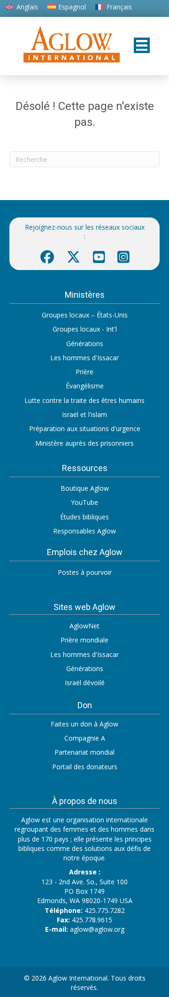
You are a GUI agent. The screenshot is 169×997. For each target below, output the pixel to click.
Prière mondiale (84, 639)
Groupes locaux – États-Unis (85, 314)
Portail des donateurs (84, 766)
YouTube (84, 502)
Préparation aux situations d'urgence (84, 428)
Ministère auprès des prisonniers (84, 443)
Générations (84, 343)
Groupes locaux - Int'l (85, 329)
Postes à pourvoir (85, 572)
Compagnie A (84, 738)
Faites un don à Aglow (84, 723)
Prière (84, 371)
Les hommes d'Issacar (84, 357)
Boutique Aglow (85, 488)
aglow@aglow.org (97, 929)
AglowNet (84, 625)
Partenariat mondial (84, 752)
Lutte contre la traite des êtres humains (84, 400)
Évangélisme (85, 385)
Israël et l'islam (84, 414)
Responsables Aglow (84, 530)
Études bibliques (84, 516)
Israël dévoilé (85, 682)
